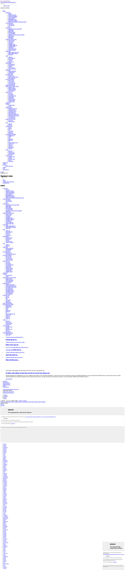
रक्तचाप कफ (8, 102)
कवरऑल (10, 158)
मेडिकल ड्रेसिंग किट (12, 71)
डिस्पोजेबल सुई (11, 36)
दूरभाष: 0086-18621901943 (8, 391)
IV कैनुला (10, 60)
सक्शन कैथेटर (11, 98)
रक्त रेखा (10, 66)
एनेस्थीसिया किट (11, 72)
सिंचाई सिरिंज (10, 37)
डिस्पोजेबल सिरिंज (11, 32)
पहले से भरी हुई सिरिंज (12, 17)
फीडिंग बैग (10, 125)
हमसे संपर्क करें (6, 169)
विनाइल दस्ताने (11, 152)
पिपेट (9, 129)
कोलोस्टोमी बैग (11, 147)
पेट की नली (10, 93)
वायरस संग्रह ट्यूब (11, 83)
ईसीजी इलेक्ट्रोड (11, 121)
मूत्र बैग (9, 106)
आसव (7, 56)
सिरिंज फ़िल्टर (11, 38)
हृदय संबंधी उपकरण (12, 112)
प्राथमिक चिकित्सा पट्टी (13, 142)
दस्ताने (7, 149)
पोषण (7, 122)
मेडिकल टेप (10, 140)
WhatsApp (3, 405)
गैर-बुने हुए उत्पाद (9, 155)
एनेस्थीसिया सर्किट (11, 46)
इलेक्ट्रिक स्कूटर (11, 87)
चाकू (9, 26)
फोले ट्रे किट (10, 73)
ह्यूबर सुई (10, 13)
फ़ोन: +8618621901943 (5, 1)
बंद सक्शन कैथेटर (11, 100)
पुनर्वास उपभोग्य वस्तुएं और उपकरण (12, 86)
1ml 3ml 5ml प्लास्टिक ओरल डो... (14, 350)
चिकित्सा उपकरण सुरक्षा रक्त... (12, 345)
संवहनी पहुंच (8, 12)
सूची (4, 168)
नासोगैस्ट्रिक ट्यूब (9, 271)
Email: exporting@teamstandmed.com (8, 2)
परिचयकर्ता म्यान (11, 75)
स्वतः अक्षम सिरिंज (11, 33)
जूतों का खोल (10, 161)
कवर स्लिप (10, 132)
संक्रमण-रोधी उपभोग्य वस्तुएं (13, 114)
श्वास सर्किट (10, 43)
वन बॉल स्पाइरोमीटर (12, 50)
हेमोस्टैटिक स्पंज (11, 135)
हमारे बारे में (5, 165)
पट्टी (9, 138)
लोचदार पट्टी (10, 143)
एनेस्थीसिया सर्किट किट (12, 45)
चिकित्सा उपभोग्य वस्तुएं (19, 402)
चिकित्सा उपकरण (11, 402)
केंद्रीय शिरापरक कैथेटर (12, 20)
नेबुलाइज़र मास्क (11, 40)
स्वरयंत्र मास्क (11, 41)
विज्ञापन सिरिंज (35, 402)
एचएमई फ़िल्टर (11, 47)
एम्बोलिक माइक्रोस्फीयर (12, 16)
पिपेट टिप (10, 128)
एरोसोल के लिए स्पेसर (12, 49)
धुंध (9, 141)
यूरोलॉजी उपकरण (11, 105)
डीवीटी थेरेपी (8, 51)
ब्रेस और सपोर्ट (11, 91)
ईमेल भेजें (2, 404)
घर (3, 10)
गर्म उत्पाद (20, 400)
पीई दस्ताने (10, 151)
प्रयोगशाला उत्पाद (9, 126)
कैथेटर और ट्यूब (9, 92)
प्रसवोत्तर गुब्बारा (11, 101)
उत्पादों (4, 11)
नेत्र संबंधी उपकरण (12, 109)
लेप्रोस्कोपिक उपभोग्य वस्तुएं (13, 115)
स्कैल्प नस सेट (11, 61)
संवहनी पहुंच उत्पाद (6, 384)
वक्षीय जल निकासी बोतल (10, 85)
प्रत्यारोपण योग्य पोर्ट (12, 15)
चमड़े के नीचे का (9, 27)
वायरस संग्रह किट (11, 84)
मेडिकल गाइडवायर (11, 78)
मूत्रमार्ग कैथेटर (11, 97)
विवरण (11, 379)
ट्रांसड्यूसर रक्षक (11, 64)
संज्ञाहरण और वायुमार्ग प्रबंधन (11, 39)
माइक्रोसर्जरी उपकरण (12, 113)
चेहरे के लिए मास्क (11, 159)
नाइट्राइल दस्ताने (11, 153)
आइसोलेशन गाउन (11, 156)
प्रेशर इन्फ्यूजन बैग (11, 58)
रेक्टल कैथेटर (10, 94)
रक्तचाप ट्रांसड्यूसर (12, 68)
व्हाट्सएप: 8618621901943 (8, 392)
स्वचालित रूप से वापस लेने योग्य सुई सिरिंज (16, 34)
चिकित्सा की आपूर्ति (4, 402)
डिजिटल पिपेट (11, 133)
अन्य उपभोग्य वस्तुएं (11, 118)
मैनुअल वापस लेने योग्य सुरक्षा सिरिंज (15, 29)
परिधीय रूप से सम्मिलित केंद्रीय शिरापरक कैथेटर (17, 22)
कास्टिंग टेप (10, 146)
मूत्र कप (9, 127)
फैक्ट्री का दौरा (6, 382)
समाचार (4, 167)
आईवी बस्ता (10, 57)
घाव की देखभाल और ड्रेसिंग (11, 134)
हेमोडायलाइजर (11, 65)
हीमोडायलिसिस (8, 63)
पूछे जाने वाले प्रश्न (9, 166)
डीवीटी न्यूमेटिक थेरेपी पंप (13, 53)
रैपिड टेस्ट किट (11, 80)
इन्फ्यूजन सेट (10, 59)
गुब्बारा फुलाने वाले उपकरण (13, 77)
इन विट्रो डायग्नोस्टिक (10, 79)
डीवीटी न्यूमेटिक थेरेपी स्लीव (13, 52)
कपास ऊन (10, 145)
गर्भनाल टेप (10, 148)
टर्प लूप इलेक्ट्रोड (11, 117)
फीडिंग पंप (10, 124)
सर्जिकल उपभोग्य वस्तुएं (12, 108)
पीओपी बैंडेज (10, 139)
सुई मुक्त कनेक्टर (11, 18)
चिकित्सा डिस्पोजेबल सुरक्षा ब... (12, 360)
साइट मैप (24, 400)
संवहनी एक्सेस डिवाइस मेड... (12, 355)
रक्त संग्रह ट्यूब (11, 25)
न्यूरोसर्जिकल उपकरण (12, 111)
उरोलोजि (7, 104)
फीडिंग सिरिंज (10, 30)
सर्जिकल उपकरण (9, 107)
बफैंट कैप (10, 160)
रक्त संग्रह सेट (11, 24)
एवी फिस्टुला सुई (11, 67)
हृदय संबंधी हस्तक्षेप (9, 74)
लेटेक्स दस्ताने (11, 154)
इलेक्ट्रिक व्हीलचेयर (12, 88)
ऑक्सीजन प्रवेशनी (11, 99)
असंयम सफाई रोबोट (12, 90)
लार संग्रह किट (11, 81)
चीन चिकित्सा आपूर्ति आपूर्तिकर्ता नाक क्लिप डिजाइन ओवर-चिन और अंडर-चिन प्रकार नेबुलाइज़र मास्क (28, 373)
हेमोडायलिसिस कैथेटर (12, 19)
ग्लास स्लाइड (10, 131)
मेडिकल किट (8, 70)
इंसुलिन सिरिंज (11, 31)
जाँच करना (8, 379)
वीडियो (4, 163)
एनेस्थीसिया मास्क (11, 44)
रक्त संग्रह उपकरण (9, 23)
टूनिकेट (9, 136)
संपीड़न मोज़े (10, 54)
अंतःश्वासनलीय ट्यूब (12, 95)
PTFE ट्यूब (10, 120)
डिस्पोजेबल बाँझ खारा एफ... (12, 340)
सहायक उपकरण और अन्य (10, 119)
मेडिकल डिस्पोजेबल (41, 402)
